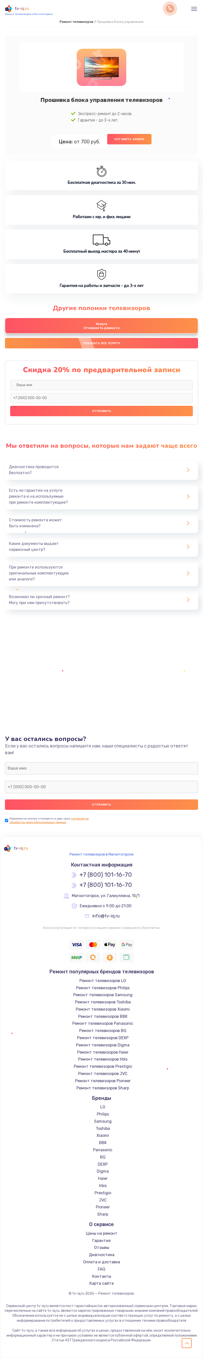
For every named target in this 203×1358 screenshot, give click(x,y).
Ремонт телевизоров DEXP (102, 1037)
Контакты (101, 1276)
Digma (103, 1171)
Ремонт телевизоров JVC (102, 1073)
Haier (103, 1178)
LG (102, 1107)
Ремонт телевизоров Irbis (102, 1059)
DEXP (103, 1164)
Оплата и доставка (101, 1262)
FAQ (101, 1269)
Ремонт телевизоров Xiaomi (103, 1009)
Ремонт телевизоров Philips (103, 988)
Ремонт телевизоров (76, 22)
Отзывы (101, 1247)
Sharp (102, 1214)
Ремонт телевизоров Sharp (102, 1088)
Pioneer (103, 1207)
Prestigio (103, 1193)
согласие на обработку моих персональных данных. (49, 820)
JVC (103, 1200)
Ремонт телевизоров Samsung (102, 994)
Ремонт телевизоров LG (102, 980)
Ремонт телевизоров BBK (102, 1016)
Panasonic (102, 1150)
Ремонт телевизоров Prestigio (103, 1066)
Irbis (103, 1185)
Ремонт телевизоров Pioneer (103, 1080)
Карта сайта (101, 1283)
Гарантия (101, 1240)
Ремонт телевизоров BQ (102, 1030)
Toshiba (103, 1128)
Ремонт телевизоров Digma (102, 1045)
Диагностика (101, 1254)
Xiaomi (103, 1135)
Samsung (103, 1121)
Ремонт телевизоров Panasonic (102, 1023)
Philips (103, 1114)
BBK (103, 1142)
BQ (102, 1157)
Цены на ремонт (101, 1233)
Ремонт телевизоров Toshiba (103, 1002)
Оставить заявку (129, 139)
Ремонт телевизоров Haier (102, 1052)
